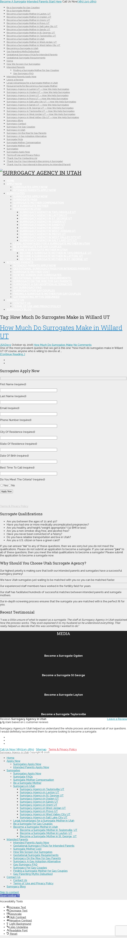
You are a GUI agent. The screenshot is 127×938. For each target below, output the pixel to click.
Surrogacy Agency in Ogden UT (43, 221)
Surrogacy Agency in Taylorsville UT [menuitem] (42, 789)
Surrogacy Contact (16, 123)
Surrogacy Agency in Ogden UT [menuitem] (39, 798)
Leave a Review (15, 79)
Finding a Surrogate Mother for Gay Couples (36, 70)
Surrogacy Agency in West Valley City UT (50, 237)
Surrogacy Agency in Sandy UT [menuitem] (39, 801)
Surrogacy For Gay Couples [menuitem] (30, 867)
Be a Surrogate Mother (18, 10)
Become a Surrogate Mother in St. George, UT (31, 32)
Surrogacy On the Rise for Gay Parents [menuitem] (37, 858)
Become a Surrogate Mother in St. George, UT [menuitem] (48, 836)
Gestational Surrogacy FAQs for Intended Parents (32, 54)
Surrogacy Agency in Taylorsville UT (48, 212)
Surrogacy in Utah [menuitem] (24, 786)
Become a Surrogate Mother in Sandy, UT (28, 29)
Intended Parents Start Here (44, 1)
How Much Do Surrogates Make (53, 344)
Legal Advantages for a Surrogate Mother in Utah (32, 83)
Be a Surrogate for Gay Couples (23, 7)
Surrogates (12, 149)
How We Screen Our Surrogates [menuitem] (32, 852)
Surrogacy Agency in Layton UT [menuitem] (39, 792)
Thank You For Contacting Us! (22, 158)
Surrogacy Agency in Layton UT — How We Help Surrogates (38, 89)
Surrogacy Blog (15, 120)
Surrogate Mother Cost (18, 145)
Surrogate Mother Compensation (24, 142)
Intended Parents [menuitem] (17, 839)
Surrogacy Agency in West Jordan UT (48, 231)
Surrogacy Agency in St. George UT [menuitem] (42, 795)
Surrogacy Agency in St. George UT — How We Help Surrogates (40, 108)
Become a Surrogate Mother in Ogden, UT (29, 17)
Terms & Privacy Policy (14, 506)
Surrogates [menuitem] (13, 770)
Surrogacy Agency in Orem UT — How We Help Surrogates (37, 95)
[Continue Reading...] (12, 354)
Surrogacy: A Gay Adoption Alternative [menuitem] (37, 861)
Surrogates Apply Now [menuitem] (27, 764)
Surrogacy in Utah (16, 130)
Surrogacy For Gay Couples (21, 127)
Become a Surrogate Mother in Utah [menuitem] (35, 826)
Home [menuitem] (10, 757)
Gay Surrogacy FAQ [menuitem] (25, 864)
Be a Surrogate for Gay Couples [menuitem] (33, 823)
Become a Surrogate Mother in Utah (25, 39)
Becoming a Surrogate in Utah (22, 48)
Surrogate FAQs (15, 139)
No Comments (82, 344)
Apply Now (14, 184)
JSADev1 (5, 344)
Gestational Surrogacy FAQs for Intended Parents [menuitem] (43, 845)
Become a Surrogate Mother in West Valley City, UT (33, 45)
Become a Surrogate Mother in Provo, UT (28, 23)
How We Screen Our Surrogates (23, 64)
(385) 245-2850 (86, 1)
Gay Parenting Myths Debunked (23, 51)
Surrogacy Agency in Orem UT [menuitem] (38, 805)
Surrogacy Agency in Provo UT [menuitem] (39, 811)
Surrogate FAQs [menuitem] (23, 776)
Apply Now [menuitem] (13, 761)
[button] (10, 895)
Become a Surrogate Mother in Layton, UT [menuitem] (46, 833)
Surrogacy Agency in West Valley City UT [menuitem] (45, 814)
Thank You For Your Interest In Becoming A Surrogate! (35, 161)
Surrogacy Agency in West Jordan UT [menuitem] (43, 808)
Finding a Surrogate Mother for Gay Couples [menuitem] (40, 870)
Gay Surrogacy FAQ (23, 73)
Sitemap (41, 749)
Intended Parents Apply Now (21, 76)
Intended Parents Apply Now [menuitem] (31, 767)
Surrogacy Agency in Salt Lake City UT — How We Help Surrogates (41, 101)
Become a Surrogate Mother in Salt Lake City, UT (32, 26)
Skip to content (9, 892)
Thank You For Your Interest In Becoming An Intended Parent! (39, 164)
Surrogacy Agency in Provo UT (43, 234)
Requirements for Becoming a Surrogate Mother (32, 86)
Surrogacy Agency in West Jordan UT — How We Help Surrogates (41, 114)
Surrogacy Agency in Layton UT (43, 215)
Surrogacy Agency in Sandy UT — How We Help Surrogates (38, 105)
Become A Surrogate (13, 1)
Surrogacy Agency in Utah (14, 752)
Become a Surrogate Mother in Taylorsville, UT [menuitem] (48, 830)
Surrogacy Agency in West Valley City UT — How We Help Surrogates (43, 117)
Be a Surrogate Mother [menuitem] (27, 783)
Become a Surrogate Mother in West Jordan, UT (32, 42)
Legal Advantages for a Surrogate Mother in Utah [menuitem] (43, 820)
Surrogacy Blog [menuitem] (16, 886)
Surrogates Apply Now (18, 152)
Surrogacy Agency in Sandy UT (42, 224)
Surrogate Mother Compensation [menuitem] (33, 779)
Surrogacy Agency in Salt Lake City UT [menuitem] (43, 817)
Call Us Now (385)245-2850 (17, 749)
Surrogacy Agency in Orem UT (42, 227)
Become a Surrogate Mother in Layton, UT (29, 14)
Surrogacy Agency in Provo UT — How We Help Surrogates (37, 98)
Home (10, 61)
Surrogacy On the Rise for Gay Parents (26, 133)
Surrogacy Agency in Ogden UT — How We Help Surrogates (38, 92)
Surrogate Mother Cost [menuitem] (27, 848)
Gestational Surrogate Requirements (26, 57)
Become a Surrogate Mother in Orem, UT (28, 20)
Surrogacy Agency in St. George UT (46, 218)
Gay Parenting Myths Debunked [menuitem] (33, 874)
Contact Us (15, 300)
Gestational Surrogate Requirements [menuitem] (36, 855)
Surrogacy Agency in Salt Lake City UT (48, 240)
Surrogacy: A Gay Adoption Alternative (27, 136)
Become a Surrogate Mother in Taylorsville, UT (31, 36)
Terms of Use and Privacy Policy (23, 155)
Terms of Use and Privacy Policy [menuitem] (33, 883)
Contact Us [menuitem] (14, 877)
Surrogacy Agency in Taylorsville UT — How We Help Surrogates (40, 111)
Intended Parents (16, 67)
